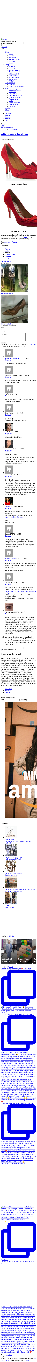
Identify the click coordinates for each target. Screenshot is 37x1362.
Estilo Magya (13, 93)
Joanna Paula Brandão (12, 358)
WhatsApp (8, 256)
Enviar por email (10, 254)
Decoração (12, 68)
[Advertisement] (18, 19)
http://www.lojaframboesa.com (14, 517)
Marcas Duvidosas (14, 102)
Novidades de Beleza (15, 59)
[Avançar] (34, 951)
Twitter (7, 251)
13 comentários (13, 129)
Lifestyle (7, 65)
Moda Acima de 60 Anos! (13, 859)
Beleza (7, 52)
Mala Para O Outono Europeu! (14, 891)
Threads (7, 258)
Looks (11, 101)
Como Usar (12, 92)
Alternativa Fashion (15, 90)
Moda (6, 88)
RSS (6, 120)
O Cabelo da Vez (10, 907)
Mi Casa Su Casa (14, 77)
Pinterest (7, 119)
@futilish (11, 936)
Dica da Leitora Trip (15, 72)
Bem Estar (12, 66)
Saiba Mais (8, 689)
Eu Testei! (12, 56)
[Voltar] (2, 951)
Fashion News (13, 99)
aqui (25, 237)
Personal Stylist (13, 104)
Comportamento (10, 83)
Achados (7, 108)
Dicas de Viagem (14, 74)
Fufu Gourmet (13, 75)
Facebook (8, 113)
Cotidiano (12, 84)
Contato (7, 692)
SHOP (7, 110)
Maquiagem (12, 57)
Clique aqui (32, 344)
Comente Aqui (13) (7, 261)
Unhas (11, 63)
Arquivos (8, 690)
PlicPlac (27, 1360)
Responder (8, 360)
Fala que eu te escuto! (15, 95)
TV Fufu (11, 81)
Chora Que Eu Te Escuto (16, 86)
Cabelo (11, 54)
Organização (13, 79)
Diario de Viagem (14, 70)
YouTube (7, 117)
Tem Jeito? (12, 106)
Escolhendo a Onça (11, 875)
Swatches (12, 61)
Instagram (8, 115)
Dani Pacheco (9, 506)
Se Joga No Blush (10, 558)
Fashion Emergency (15, 97)
